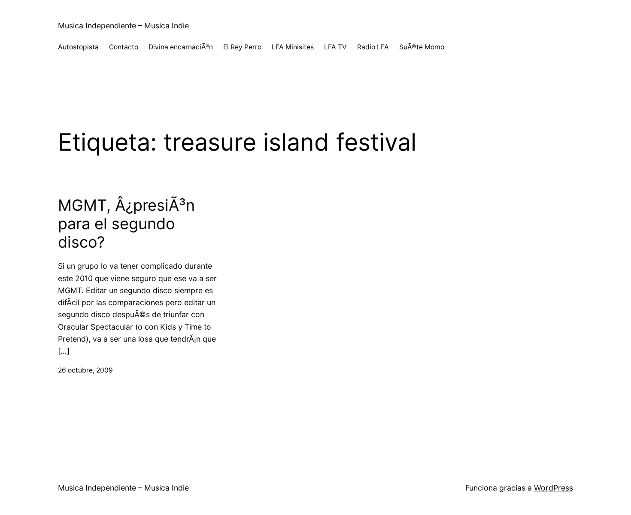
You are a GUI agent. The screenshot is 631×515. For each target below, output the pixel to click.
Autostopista (78, 47)
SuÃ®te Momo (421, 47)
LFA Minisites (293, 47)
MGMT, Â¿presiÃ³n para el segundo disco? (126, 223)
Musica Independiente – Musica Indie (123, 25)
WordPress (553, 487)
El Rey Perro (242, 47)
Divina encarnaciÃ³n (181, 47)
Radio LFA (373, 47)
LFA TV (335, 47)
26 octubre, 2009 (85, 370)
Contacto (123, 47)
